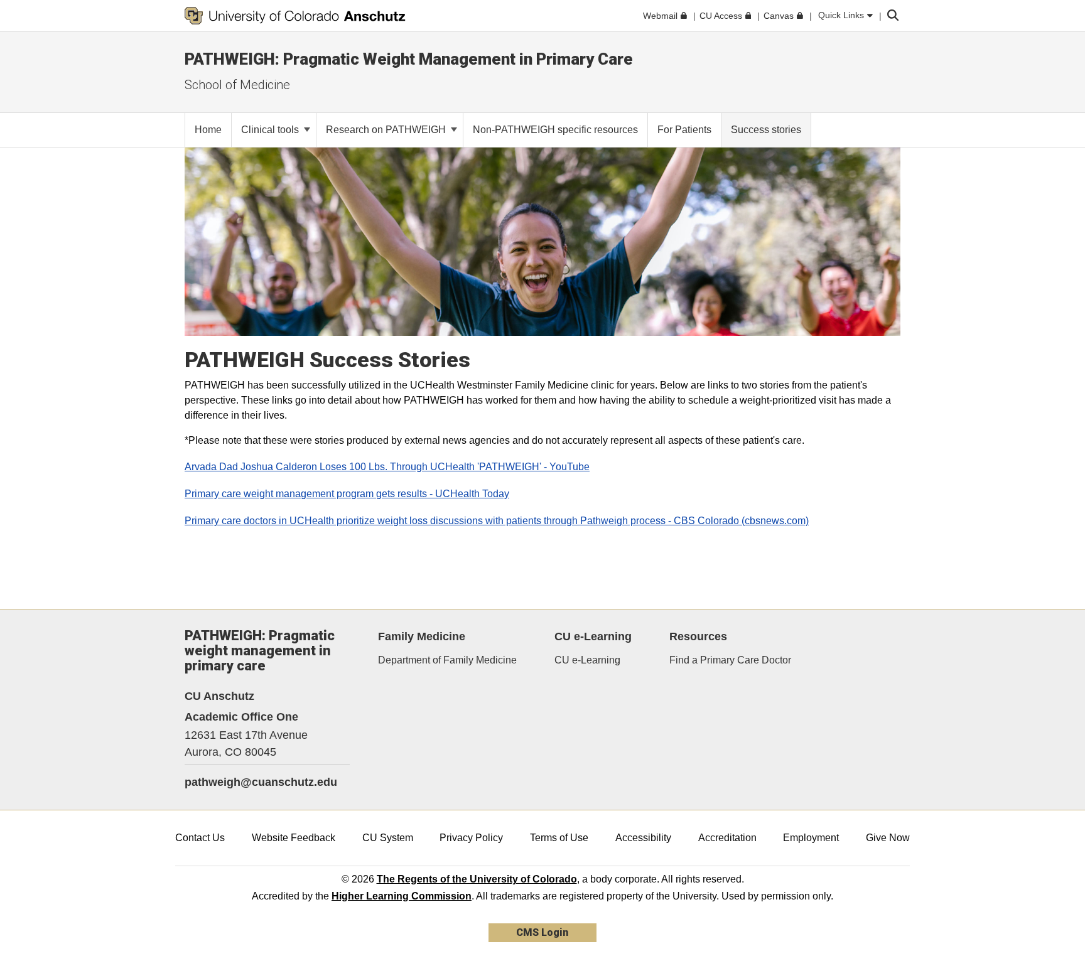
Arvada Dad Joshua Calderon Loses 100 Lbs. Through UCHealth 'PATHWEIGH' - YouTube (387, 466)
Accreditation (727, 837)
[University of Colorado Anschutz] (295, 15)
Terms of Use (559, 837)
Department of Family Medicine (447, 660)
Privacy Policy (471, 837)
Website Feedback (293, 837)
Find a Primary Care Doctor (730, 660)
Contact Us (200, 837)
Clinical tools (271, 129)
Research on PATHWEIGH (387, 129)
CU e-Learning (587, 660)
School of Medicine (237, 84)
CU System (387, 837)
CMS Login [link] (542, 932)
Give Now (888, 837)
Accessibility (643, 837)
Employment (811, 837)
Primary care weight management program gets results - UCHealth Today (347, 493)
